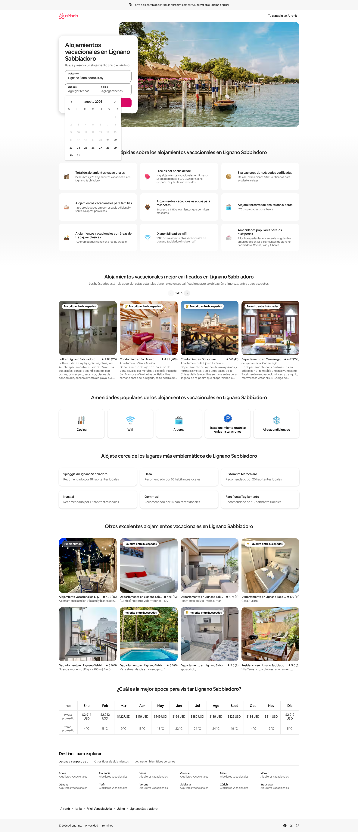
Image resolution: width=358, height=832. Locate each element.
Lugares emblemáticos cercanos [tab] (155, 761)
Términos (107, 825)
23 (71, 147)
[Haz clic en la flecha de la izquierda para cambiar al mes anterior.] (71, 102)
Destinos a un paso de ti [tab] (73, 761)
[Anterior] (171, 293)
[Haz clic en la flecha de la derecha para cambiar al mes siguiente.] (115, 102)
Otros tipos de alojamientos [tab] (111, 761)
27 (100, 147)
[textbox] (81, 91)
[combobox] (98, 78)
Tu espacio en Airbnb (282, 16)
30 (71, 155)
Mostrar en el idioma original (211, 5)
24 (78, 147)
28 (107, 147)
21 (108, 140)
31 (78, 155)
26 (93, 147)
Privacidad (91, 825)
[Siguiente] (187, 293)
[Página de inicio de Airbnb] (68, 16)
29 (115, 147)
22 (115, 140)
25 (85, 147)
